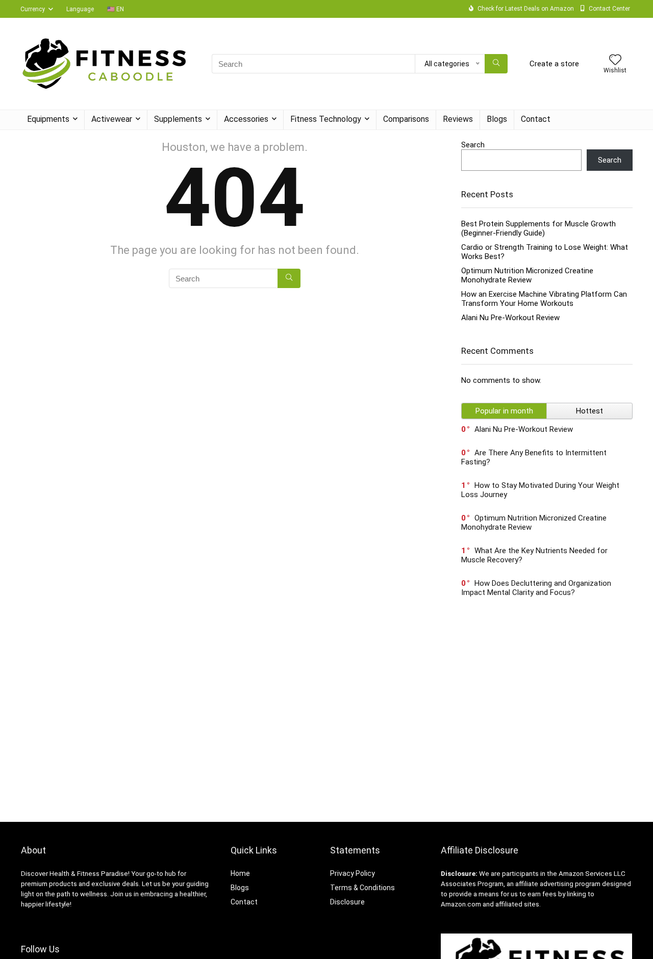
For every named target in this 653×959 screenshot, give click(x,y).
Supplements (178, 119)
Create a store (554, 63)
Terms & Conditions (362, 888)
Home (240, 873)
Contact (535, 119)
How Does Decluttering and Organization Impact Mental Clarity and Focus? (536, 588)
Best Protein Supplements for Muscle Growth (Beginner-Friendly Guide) (538, 228)
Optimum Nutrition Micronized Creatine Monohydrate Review (527, 275)
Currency (32, 9)
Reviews (458, 119)
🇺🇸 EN (115, 9)
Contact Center (609, 8)
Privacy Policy (352, 873)
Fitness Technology (325, 119)
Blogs (497, 119)
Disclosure (347, 902)
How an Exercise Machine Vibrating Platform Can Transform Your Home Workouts (544, 299)
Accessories (246, 119)
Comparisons (406, 119)
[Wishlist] (615, 61)
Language (80, 9)
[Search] (496, 63)
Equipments (48, 119)
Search (473, 144)
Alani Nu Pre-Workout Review (510, 317)
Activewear (111, 119)
